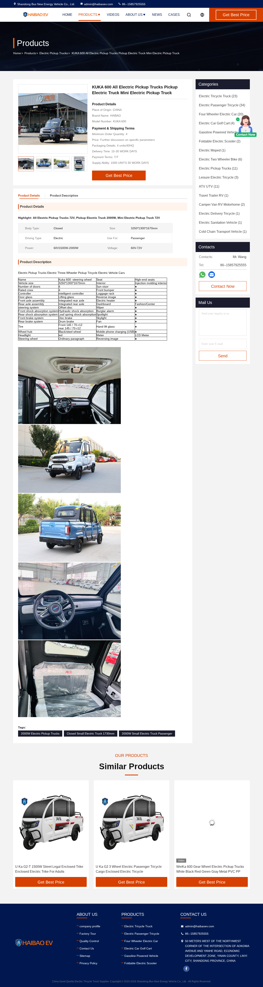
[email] (211, 274)
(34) (222, 105)
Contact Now (222, 286)
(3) (218, 177)
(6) (220, 159)
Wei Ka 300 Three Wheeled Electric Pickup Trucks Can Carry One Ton (208, 869)
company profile (90, 926)
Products (87, 14)
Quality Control (89, 941)
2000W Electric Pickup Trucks (40, 733)
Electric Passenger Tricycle (141, 933)
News (157, 14)
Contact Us (87, 948)
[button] (84, 164)
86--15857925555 (133, 4)
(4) (216, 123)
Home (67, 14)
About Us (134, 14)
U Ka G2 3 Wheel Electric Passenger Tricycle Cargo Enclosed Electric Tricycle (49, 869)
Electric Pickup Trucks (53, 53)
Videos (113, 14)
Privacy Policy (88, 963)
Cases (174, 14)
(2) (219, 141)
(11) (218, 168)
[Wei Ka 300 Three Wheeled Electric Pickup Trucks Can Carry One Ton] (212, 822)
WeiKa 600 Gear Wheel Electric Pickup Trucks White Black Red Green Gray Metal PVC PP (130, 869)
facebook (186, 969)
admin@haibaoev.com (98, 4)
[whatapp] (202, 275)
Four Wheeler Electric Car (141, 941)
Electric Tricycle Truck (138, 926)
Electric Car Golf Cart (138, 948)
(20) (221, 114)
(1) (212, 150)
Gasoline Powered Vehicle (141, 955)
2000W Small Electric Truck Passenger (147, 733)
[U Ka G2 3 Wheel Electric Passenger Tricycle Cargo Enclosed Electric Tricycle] (51, 822)
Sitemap (85, 955)
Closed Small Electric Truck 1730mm (90, 733)
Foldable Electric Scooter (140, 963)
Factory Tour (88, 933)
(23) (218, 96)
